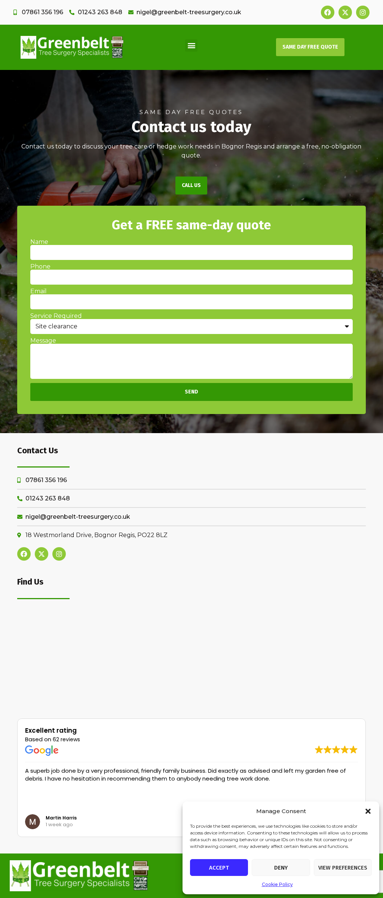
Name (39, 242)
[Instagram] (363, 12)
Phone (40, 267)
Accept (219, 867)
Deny (281, 867)
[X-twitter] (345, 12)
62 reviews (66, 739)
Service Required (56, 316)
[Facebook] (327, 12)
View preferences (342, 867)
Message (43, 341)
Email (38, 291)
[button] (368, 811)
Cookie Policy (277, 884)
